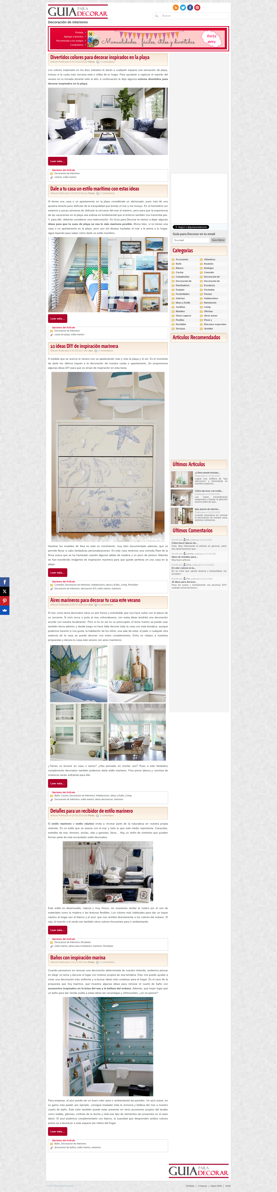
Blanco (179, 268)
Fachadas (209, 289)
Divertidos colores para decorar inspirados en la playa (99, 58)
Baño (57, 795)
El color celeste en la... (184, 568)
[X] (4, 591)
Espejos (180, 289)
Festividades (183, 294)
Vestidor (208, 328)
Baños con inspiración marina (77, 958)
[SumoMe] (4, 610)
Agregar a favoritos (73, 36)
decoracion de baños (65, 1147)
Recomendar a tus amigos (69, 40)
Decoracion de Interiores (67, 173)
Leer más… (58, 161)
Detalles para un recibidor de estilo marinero (91, 811)
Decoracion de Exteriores (212, 278)
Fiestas (208, 294)
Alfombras (209, 259)
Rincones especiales (215, 324)
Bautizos (208, 264)
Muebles (180, 311)
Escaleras (209, 285)
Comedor (59, 584)
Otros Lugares (183, 315)
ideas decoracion (104, 799)
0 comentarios (107, 62)
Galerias (180, 298)
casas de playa (62, 334)
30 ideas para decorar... (184, 582)
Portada (79, 32)
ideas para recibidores (80, 946)
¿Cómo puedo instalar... (207, 472)
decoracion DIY (88, 588)
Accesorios (182, 259)
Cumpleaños (182, 276)
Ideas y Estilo (113, 584)
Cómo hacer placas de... (184, 543)
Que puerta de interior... (207, 509)
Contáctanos (76, 45)
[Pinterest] (4, 600)
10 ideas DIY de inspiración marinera (84, 346)
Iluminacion (210, 302)
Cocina (64, 795)
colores (58, 177)
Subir (228, 1186)
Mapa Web (216, 1186)
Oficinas (208, 311)
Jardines (180, 307)
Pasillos (180, 320)
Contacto (202, 1186)
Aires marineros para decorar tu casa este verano (95, 600)
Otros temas (210, 315)
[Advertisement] (199, 114)
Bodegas (209, 268)
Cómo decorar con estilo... (209, 491)
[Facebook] (4, 582)
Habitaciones (98, 584)
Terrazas (180, 328)
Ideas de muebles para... (185, 557)
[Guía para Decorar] (78, 12)
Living (124, 584)
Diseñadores (183, 285)
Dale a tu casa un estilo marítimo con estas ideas (94, 189)
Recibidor (133, 584)
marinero (116, 588)
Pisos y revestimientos (212, 322)
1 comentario (106, 815)
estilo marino (69, 177)
